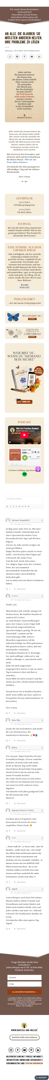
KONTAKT (21, 1056)
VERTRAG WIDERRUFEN (34, 1063)
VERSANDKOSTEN (13, 1063)
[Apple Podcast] (38, 470)
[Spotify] (24, 475)
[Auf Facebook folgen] (17, 1050)
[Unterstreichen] (13, 506)
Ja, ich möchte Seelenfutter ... (24, 992)
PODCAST (25, 287)
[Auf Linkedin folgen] (38, 1050)
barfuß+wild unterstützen (24, 1037)
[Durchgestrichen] (16, 506)
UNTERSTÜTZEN (12, 1060)
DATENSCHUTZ (36, 1060)
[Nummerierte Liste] (19, 506)
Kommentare (34, 51)
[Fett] (7, 506)
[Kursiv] (10, 506)
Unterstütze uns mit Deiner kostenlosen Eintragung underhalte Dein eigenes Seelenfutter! (24, 17)
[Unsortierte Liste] (22, 506)
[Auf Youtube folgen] (24, 1050)
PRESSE (29, 1056)
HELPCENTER (11, 1056)
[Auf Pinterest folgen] (31, 1050)
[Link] (28, 506)
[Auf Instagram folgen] (10, 1050)
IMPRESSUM (24, 1060)
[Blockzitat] (25, 506)
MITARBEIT (38, 1056)
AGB (22, 1063)
